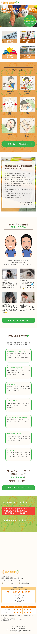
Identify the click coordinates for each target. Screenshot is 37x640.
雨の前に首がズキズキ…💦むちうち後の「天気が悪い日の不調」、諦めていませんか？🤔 (9, 309)
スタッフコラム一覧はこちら (18, 320)
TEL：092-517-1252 (18, 592)
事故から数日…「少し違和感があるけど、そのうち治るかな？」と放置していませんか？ (9, 284)
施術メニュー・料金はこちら (18, 144)
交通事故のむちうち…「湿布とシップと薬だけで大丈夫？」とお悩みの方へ (27, 308)
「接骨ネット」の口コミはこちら (17, 487)
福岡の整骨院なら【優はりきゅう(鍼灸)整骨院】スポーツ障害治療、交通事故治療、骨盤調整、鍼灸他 (18, 628)
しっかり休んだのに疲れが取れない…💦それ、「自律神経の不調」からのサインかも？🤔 (27, 285)
